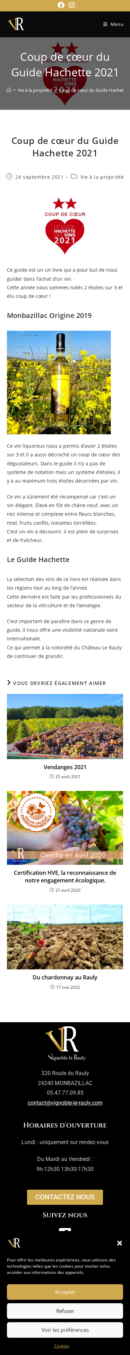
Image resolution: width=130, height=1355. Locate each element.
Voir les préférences (65, 1329)
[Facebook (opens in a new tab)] (61, 5)
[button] (119, 1243)
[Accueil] (9, 90)
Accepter (65, 1291)
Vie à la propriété (102, 177)
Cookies (61, 1346)
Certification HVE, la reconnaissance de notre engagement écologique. (65, 876)
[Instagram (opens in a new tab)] (71, 5)
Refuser (65, 1310)
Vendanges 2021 (65, 767)
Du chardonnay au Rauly (65, 977)
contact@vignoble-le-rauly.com (65, 1103)
